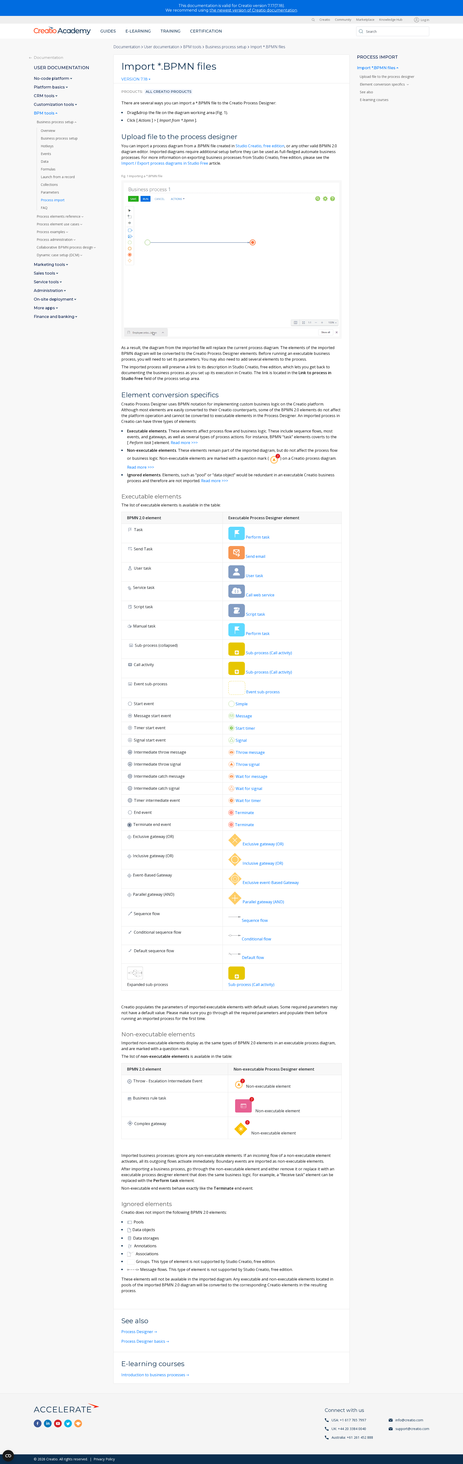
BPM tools (192, 46)
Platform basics (50, 87)
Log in (425, 20)
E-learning (138, 31)
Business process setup (225, 46)
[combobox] (135, 80)
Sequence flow (255, 920)
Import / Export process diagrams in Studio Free (164, 163)
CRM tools (44, 96)
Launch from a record (58, 177)
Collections (49, 184)
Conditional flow (256, 939)
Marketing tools (50, 264)
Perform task (258, 537)
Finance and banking (54, 316)
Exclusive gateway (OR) (263, 844)
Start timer (245, 728)
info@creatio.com (409, 1420)
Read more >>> (184, 442)
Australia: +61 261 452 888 (352, 1437)
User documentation (161, 46)
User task (254, 575)
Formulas (48, 169)
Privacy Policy (104, 1459)
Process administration (55, 239)
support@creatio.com (412, 1428)
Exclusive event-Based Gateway (271, 882)
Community (343, 20)
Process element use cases (58, 224)
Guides (108, 31)
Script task (255, 614)
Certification (206, 31)
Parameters (50, 192)
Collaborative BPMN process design (65, 247)
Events (46, 154)
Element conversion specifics (383, 84)
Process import (53, 200)
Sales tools (45, 273)
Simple (242, 704)
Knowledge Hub (390, 20)
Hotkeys (47, 146)
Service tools (47, 282)
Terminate (244, 812)
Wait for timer (248, 800)
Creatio (325, 20)
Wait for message (251, 776)
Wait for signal (249, 788)
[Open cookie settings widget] (8, 1456)
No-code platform (52, 78)
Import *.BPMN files (376, 68)
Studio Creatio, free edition (260, 145)
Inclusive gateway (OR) (263, 863)
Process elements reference (59, 216)
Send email (255, 556)
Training (170, 31)
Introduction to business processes (153, 1374)
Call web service (260, 595)
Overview (48, 130)
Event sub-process (263, 692)
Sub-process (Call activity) (269, 652)
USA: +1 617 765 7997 (349, 1420)
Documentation (126, 46)
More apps (45, 308)
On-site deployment (54, 299)
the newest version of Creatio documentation (253, 10)
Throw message (250, 752)
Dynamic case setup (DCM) (58, 255)
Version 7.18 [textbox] (134, 79)
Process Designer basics (143, 1341)
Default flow (253, 957)
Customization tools (54, 104)
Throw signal (247, 764)
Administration (49, 290)
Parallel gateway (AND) (263, 901)
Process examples (51, 232)
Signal (241, 740)
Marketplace (365, 20)
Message (244, 716)
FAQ (44, 208)
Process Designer (137, 1331)
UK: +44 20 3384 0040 (349, 1428)
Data (44, 161)
